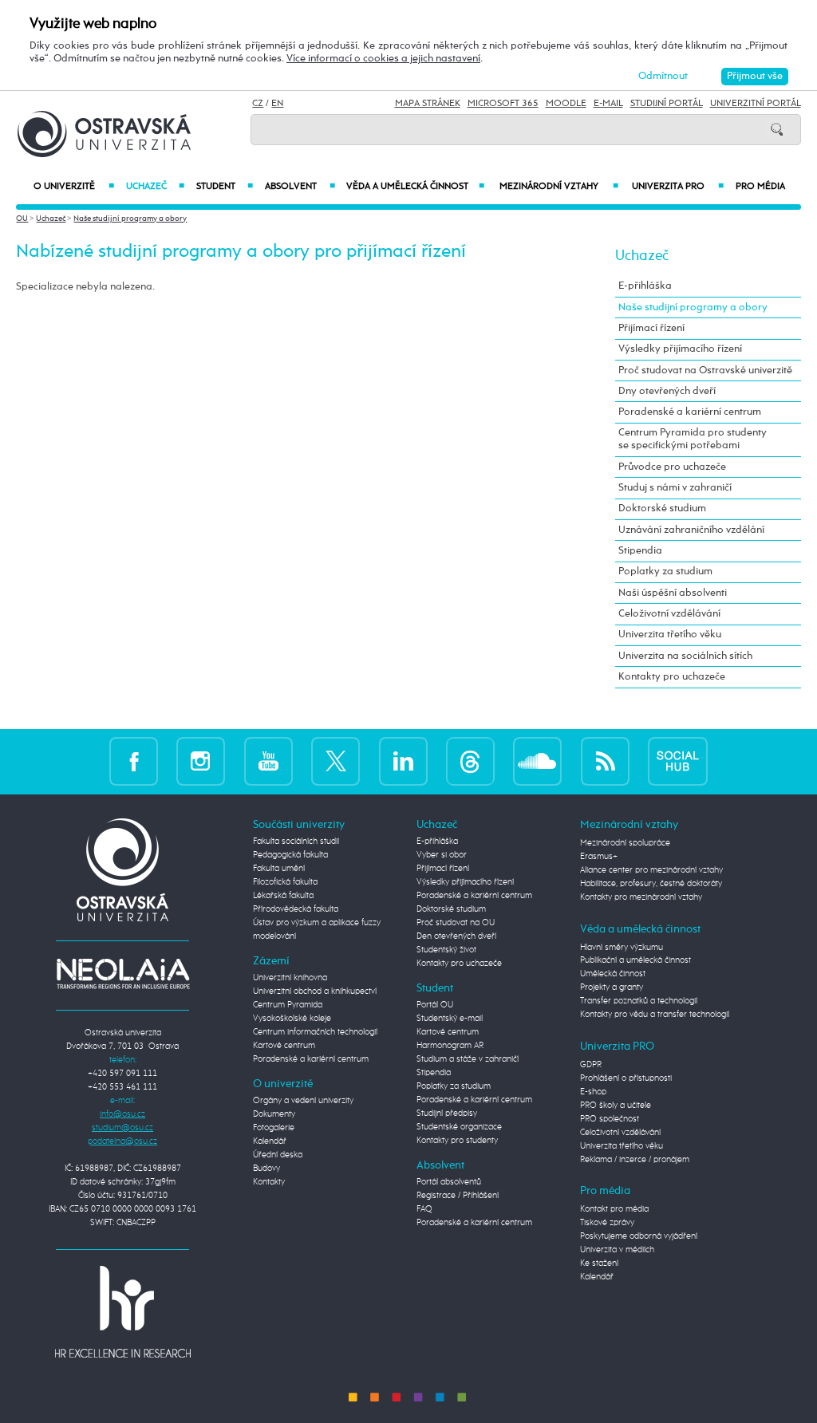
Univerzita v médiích (617, 1250)
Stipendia (640, 551)
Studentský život (446, 950)
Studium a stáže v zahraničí (467, 1059)
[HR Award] (123, 1311)
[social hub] (678, 761)
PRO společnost (609, 1119)
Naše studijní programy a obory (130, 219)
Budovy (266, 1168)
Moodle (566, 103)
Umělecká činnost (612, 974)
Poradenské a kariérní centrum (689, 412)
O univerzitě (73, 186)
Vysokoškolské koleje (292, 1018)
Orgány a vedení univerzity (303, 1101)
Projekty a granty (611, 987)
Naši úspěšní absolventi (672, 593)
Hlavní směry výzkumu (621, 947)
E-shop (593, 1092)
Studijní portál (666, 103)
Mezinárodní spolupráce (625, 843)
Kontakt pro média (614, 1209)
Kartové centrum (284, 1045)
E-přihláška (645, 286)
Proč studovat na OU (455, 923)
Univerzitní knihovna (290, 978)
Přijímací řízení (651, 328)
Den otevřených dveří (456, 936)
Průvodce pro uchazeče (672, 467)
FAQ (424, 1209)
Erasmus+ (599, 856)
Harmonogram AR (449, 1045)
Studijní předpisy (446, 1113)
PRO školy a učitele (615, 1105)
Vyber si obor (441, 855)
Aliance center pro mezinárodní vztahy (651, 870)
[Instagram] (200, 761)
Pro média (760, 186)
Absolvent (299, 186)
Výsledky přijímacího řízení (680, 349)
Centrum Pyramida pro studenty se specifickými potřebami (692, 439)
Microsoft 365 (503, 103)
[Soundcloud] (537, 761)
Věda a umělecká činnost (415, 186)
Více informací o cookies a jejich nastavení (383, 58)
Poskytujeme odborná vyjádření (638, 1236)
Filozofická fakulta (285, 882)
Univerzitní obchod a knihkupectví (315, 991)
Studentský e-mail (449, 1018)
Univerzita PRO (678, 186)
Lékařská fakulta (283, 896)
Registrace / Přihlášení (457, 1195)
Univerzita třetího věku (669, 634)
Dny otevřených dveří (667, 391)
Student (224, 186)
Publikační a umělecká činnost (635, 960)
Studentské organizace (459, 1127)
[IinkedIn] (403, 761)
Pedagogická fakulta (290, 855)
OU (22, 219)
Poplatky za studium (665, 571)
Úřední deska (277, 1155)
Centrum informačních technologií (315, 1032)
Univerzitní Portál (755, 103)
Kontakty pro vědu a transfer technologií (654, 1014)
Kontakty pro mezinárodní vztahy (641, 897)
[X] (335, 761)
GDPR (591, 1065)
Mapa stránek (427, 103)
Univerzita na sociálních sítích (685, 656)
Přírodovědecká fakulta (295, 909)
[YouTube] (268, 761)
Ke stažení (599, 1263)
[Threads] (470, 761)
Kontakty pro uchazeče (671, 677)
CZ (257, 103)
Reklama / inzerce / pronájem (634, 1160)
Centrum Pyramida (287, 1005)
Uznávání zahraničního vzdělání (691, 530)
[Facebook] (133, 761)
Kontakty (269, 1182)
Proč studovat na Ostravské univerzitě (705, 370)
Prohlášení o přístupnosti (626, 1078)
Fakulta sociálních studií (296, 841)
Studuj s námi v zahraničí (675, 488)
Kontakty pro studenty (457, 1140)
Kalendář (269, 1141)
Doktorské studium (662, 508)
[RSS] (605, 761)
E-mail (608, 103)
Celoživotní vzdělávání (669, 614)
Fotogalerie (273, 1128)
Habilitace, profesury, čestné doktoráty (651, 884)
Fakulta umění (279, 868)
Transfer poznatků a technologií (638, 1001)
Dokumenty (274, 1114)
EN (277, 103)
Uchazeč (155, 186)
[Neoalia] (123, 974)
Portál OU (434, 1005)
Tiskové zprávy (607, 1223)
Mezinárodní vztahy (558, 186)
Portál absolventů (448, 1182)
